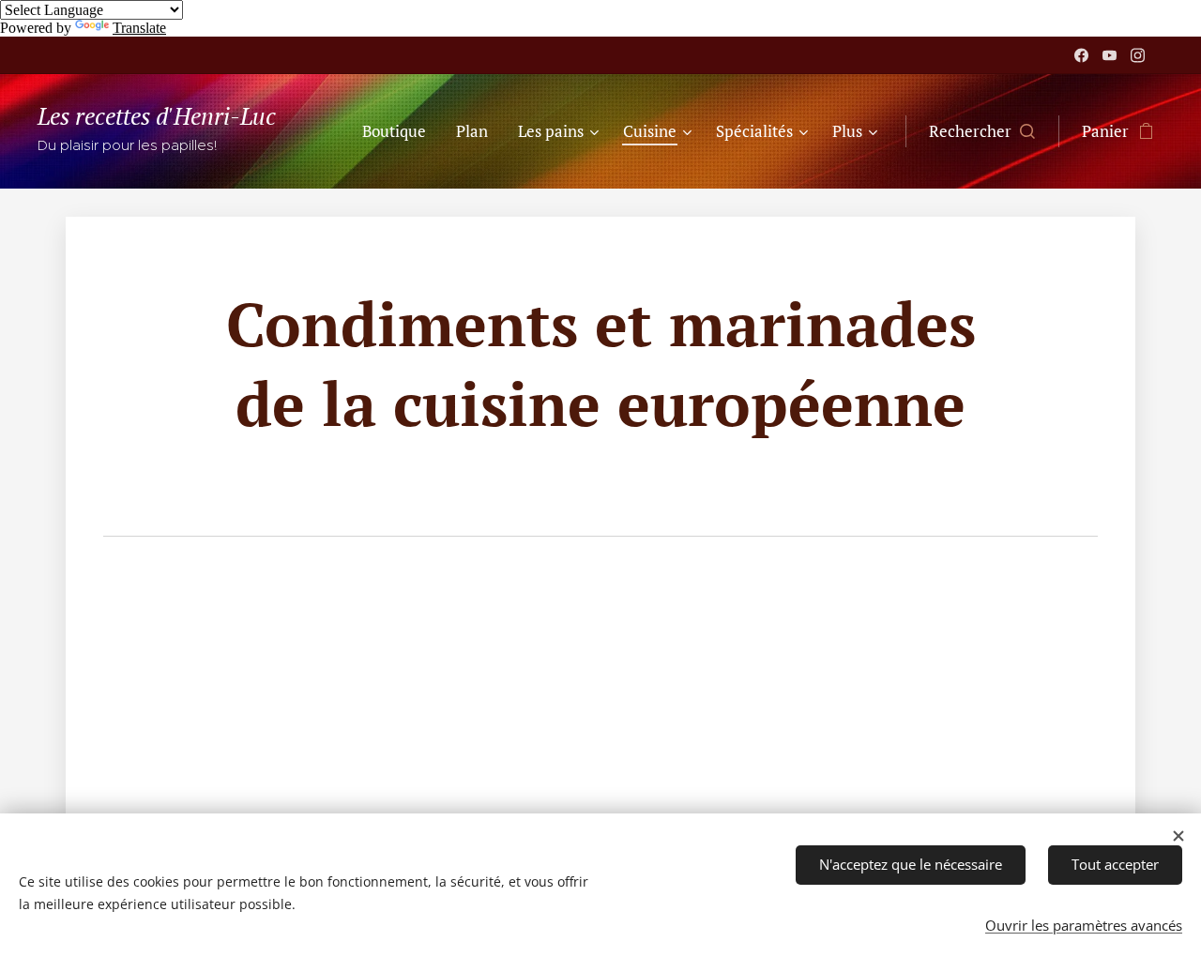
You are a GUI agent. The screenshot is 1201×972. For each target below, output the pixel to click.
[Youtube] (1109, 55)
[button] (981, 131)
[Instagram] (1137, 55)
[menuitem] (399, 131)
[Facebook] (1081, 55)
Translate (139, 28)
